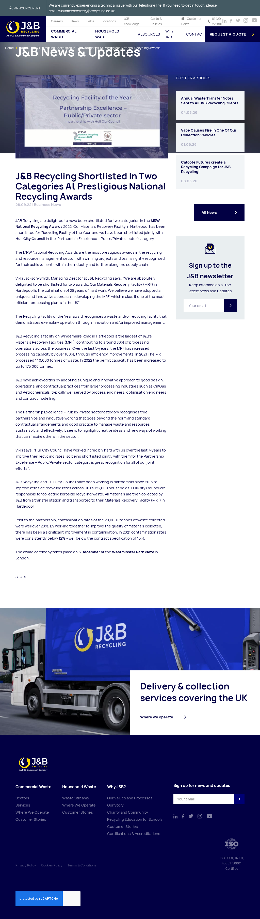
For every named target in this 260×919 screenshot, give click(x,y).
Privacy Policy (25, 865)
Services (22, 805)
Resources (149, 34)
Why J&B (169, 34)
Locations (109, 21)
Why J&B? (116, 786)
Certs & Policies (156, 21)
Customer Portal (191, 21)
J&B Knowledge (131, 21)
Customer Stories (30, 819)
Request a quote (228, 34)
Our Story (115, 805)
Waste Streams (75, 798)
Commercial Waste (64, 34)
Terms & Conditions (82, 865)
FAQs (90, 21)
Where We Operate (32, 812)
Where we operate (156, 717)
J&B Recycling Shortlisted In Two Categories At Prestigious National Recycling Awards (97, 48)
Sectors (22, 798)
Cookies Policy (51, 865)
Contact (195, 34)
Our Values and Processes (130, 798)
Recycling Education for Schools (134, 819)
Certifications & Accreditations (133, 833)
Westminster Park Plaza (133, 552)
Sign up (230, 305)
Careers (57, 21)
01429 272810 (217, 21)
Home (9, 48)
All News (209, 212)
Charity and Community (127, 812)
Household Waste (107, 34)
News (75, 21)
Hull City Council (30, 238)
